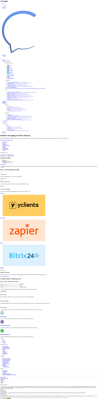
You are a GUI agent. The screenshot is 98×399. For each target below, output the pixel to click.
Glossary (16, 109)
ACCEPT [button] (8, 398)
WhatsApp (11, 68)
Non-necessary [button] (3, 393)
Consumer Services (6, 366)
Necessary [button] (2, 389)
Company (4, 122)
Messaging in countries (17, 97)
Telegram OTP (11, 73)
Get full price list (3, 164)
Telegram (10, 72)
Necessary (4, 390)
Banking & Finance (6, 363)
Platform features (6, 346)
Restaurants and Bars (6, 359)
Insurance (4, 364)
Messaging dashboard (19, 82)
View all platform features (12, 87)
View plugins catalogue (4, 276)
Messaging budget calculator (20, 95)
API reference (9, 114)
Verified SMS (11, 75)
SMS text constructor (18, 94)
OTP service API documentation (19, 115)
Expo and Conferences (7, 358)
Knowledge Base (13, 106)
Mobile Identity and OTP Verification (22, 92)
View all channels (10, 78)
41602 (8, 157)
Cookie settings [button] (3, 398)
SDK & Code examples (19, 117)
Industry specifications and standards (19, 119)
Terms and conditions (4, 378)
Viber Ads (12, 98)
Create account (3, 178)
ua (5, 5)
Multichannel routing (17, 84)
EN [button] (3, 3)
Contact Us (2, 379)
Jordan (35, 138)
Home (4, 59)
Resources (4, 103)
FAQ (15, 108)
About (14, 126)
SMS (10, 65)
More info (2, 185)
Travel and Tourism (6, 360)
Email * (21, 286)
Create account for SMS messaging (6, 140)
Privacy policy (3, 377)
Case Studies (5, 120)
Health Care (5, 365)
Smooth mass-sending (20, 86)
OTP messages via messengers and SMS (20, 99)
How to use (14, 110)
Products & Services (6, 60)
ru (5, 4)
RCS (9, 77)
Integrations (5, 370)
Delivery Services (6, 361)
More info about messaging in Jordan (7, 154)
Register (4, 7)
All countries (5, 142)
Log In (4, 6)
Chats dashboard (17, 83)
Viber (10, 67)
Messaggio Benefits (18, 130)
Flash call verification (17, 93)
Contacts (11, 129)
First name (22, 283)
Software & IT (5, 362)
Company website (23, 287)
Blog (3, 131)
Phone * (21, 284)
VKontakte (11, 70)
